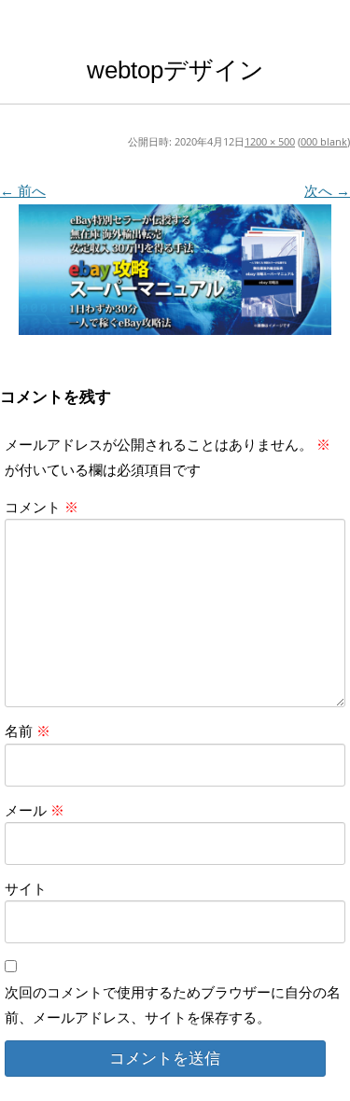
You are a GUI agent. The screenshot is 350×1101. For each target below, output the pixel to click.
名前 (27, 730)
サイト (26, 888)
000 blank (324, 141)
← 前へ (23, 190)
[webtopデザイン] (175, 269)
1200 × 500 (270, 141)
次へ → (327, 190)
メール (34, 810)
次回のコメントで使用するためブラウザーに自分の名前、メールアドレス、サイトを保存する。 (173, 1004)
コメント (41, 506)
